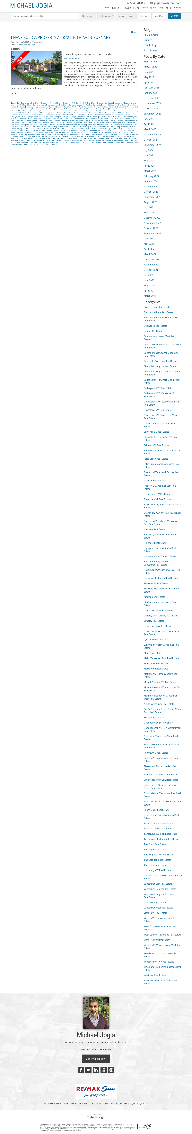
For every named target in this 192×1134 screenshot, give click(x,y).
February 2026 (151, 87)
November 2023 (152, 186)
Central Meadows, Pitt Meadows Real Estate (85, 105)
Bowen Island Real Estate (30, 103)
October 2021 (151, 269)
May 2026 (149, 77)
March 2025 (150, 129)
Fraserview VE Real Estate (20, 115)
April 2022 (149, 249)
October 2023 (151, 191)
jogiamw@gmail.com (139, 1103)
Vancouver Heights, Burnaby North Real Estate (92, 138)
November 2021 (152, 264)
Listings (148, 39)
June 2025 (149, 118)
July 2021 (148, 275)
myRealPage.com (96, 1117)
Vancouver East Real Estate (40, 138)
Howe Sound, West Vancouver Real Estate (48, 119)
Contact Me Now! (96, 1058)
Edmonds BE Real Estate (20, 111)
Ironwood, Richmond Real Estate (77, 119)
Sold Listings (150, 50)
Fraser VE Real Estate (72, 113)
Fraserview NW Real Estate (120, 113)
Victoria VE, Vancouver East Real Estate (56, 140)
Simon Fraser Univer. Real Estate (161, 779)
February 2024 (151, 176)
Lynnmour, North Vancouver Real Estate (89, 123)
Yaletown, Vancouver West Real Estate (43, 144)
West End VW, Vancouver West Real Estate (38, 142)
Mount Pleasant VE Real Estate (98, 125)
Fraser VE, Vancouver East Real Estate (95, 113)
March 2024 (150, 170)
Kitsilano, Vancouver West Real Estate (47, 121)
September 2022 (152, 233)
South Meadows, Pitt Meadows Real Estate (102, 133)
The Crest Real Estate (27, 45)
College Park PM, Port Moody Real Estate (77, 107)
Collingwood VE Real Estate (104, 107)
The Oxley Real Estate (91, 136)
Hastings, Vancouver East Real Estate (40, 117)
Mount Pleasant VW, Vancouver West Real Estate (38, 127)
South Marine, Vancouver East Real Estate (70, 133)
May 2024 (149, 160)
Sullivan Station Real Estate (73, 134)
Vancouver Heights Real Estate (63, 138)
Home (106, 7)
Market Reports (149, 7)
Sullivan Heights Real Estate (52, 134)
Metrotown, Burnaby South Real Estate (71, 125)
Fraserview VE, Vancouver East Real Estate (46, 115)
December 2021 (152, 259)
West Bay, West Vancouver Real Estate (86, 140)
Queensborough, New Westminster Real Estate (50, 129)
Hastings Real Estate (18, 117)
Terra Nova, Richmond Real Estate (121, 134)
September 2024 (152, 144)
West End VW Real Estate (157, 939)
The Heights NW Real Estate (52, 136)
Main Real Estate (112, 123)
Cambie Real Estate (121, 103)
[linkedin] (96, 1070)
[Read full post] (36, 68)
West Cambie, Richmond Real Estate (115, 140)
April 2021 (149, 290)
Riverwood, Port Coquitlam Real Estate (74, 131)
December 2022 (152, 217)
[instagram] (111, 1070)
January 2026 (151, 92)
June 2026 (149, 72)
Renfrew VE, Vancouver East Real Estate (44, 131)
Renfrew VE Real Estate (19, 131)
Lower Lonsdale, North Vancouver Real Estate (38, 123)
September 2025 (152, 113)
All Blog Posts (151, 34)
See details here (71, 58)
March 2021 (150, 295)
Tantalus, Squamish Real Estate (96, 134)
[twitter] (88, 1070)
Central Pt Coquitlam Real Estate (114, 105)
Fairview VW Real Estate (68, 111)
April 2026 (149, 82)
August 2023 (150, 202)
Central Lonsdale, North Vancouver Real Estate (50, 105)
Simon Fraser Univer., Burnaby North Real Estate (35, 133)
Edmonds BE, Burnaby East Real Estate (44, 111)
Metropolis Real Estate (29, 125)
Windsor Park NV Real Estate (96, 142)
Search (174, 16)
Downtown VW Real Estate (65, 109)
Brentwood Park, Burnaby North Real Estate (79, 103)
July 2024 (148, 150)
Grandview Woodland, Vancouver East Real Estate (113, 115)
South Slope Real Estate (128, 133)
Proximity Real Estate (128, 127)
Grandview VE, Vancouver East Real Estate (78, 115)
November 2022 (152, 223)
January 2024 (151, 181)
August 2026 (150, 66)
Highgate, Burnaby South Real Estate (84, 117)
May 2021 (149, 285)
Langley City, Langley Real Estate (96, 121)
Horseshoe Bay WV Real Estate (110, 117)
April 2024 (149, 165)
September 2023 (152, 196)
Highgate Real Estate (62, 117)
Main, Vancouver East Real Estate (161, 658)
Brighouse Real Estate (105, 103)
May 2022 (149, 243)
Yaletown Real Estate (20, 144)
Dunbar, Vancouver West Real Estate (122, 109)
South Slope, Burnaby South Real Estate (26, 134)
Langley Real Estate (117, 121)
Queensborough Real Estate (21, 129)
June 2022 (149, 238)
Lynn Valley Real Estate (64, 123)
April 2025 (149, 124)
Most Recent (150, 61)
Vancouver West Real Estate (158, 907)
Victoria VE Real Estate (33, 140)
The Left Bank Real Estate (72, 136)
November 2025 (152, 103)
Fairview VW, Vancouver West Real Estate (94, 111)
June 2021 (149, 280)
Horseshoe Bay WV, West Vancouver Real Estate (157, 563)
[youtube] (103, 1070)
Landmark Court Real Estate (72, 121)
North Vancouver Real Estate (68, 127)
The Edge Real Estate (32, 136)
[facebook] (81, 1070)
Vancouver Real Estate (119, 138)
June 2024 (149, 155)
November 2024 (152, 134)
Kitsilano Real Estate (24, 121)
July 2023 (148, 207)
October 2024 (151, 139)
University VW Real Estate (110, 136)
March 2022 (150, 254)
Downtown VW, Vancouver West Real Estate (92, 109)
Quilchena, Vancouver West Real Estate (83, 129)
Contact (177, 7)
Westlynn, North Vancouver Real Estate (70, 142)
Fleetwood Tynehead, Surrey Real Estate (48, 113)
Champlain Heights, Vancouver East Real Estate (43, 107)
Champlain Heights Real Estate (160, 366)
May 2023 (149, 212)
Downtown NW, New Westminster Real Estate (37, 109)
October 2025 (151, 108)
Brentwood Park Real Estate (51, 103)
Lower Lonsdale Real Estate (158, 626)
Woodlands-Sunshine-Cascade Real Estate (123, 142)
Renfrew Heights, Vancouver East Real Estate (116, 129)
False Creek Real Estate (118, 111)
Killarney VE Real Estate (99, 119)
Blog (161, 7)
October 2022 (151, 228)
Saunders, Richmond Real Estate (102, 131)
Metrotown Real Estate (47, 125)
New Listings (150, 45)
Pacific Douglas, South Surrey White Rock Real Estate (99, 127)
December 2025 (152, 98)
